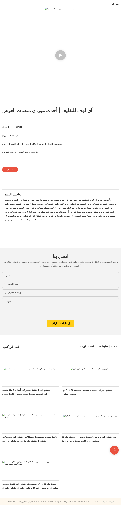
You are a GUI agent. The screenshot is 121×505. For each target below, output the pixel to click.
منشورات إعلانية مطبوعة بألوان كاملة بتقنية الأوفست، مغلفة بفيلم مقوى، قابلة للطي (26, 391)
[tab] (60, 187)
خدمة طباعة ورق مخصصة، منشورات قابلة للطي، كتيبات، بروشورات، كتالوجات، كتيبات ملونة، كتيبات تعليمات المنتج (29, 486)
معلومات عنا (102, 346)
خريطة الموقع (107, 501)
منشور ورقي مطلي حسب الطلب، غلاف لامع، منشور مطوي (87, 391)
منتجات (114, 346)
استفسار (10, 169)
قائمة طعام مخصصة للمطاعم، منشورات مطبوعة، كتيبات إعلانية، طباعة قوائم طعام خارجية (29, 438)
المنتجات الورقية (87, 346)
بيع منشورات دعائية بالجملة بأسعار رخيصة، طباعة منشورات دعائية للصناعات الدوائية (89, 438)
